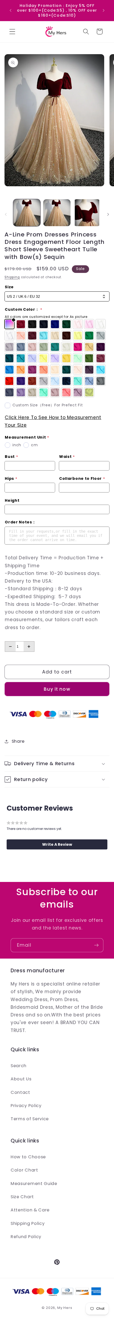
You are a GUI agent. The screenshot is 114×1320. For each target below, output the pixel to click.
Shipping (12, 277)
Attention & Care (30, 1210)
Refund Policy (26, 1237)
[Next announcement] (103, 10)
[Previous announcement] (10, 10)
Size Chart (22, 1197)
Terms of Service (30, 1119)
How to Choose (28, 1157)
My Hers (64, 1307)
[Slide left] (6, 214)
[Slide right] (108, 214)
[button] (12, 31)
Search (19, 1066)
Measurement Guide (34, 1183)
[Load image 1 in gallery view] (26, 212)
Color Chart (24, 1170)
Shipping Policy (28, 1223)
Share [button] (18, 741)
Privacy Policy (26, 1106)
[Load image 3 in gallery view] (86, 212)
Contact (20, 1092)
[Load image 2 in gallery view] (56, 212)
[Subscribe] (96, 945)
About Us (21, 1079)
